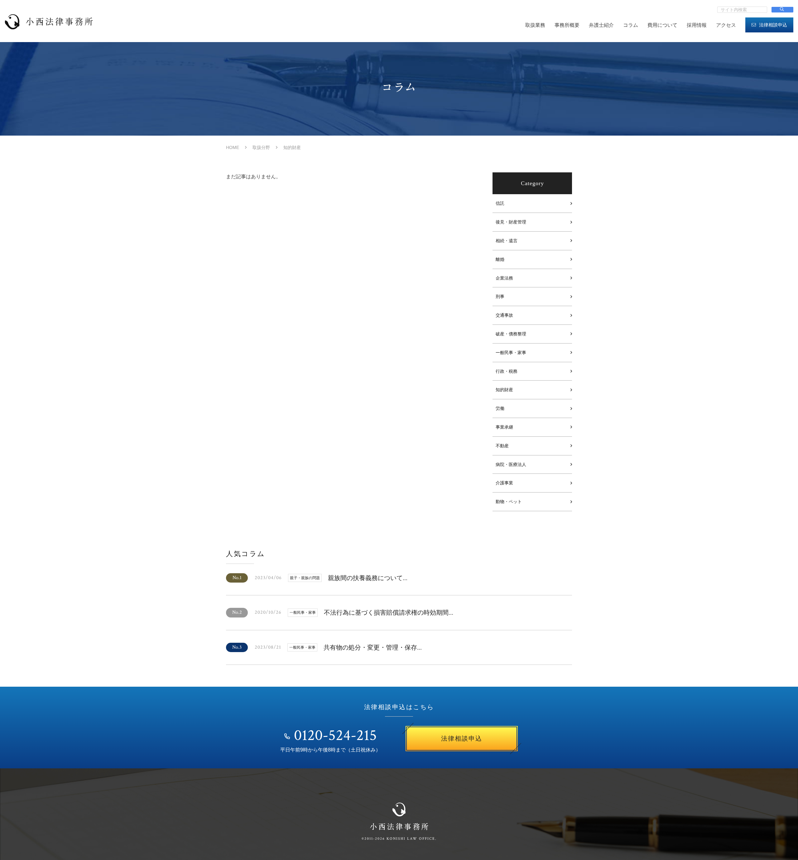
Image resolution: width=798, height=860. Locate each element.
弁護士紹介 (601, 25)
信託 (500, 203)
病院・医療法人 (511, 464)
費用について (662, 25)
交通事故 (504, 315)
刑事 (500, 296)
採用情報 (697, 25)
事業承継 (504, 427)
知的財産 (504, 389)
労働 (500, 408)
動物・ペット (509, 501)
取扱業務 (535, 25)
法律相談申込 (773, 24)
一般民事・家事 (511, 352)
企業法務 (504, 278)
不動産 (502, 445)
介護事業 (504, 482)
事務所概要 (567, 25)
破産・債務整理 (511, 333)
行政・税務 (506, 371)
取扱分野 (261, 147)
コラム (630, 25)
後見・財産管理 (511, 221)
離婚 (500, 259)
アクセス (726, 25)
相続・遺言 (506, 240)
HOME (232, 147)
